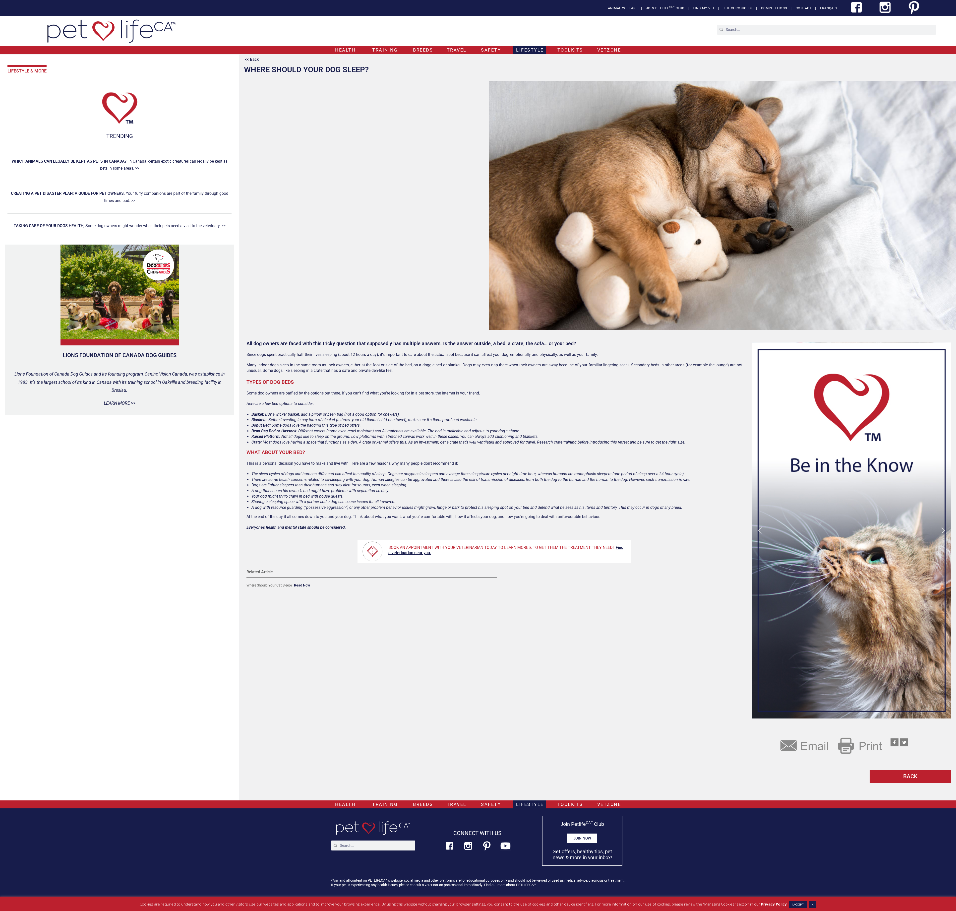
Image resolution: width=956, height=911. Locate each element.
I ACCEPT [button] (798, 904)
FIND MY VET (704, 8)
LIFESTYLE (530, 50)
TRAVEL (457, 50)
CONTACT (804, 8)
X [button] (812, 904)
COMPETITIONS (774, 8)
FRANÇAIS (828, 8)
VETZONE (609, 50)
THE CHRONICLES (738, 8)
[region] (851, 530)
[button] (851, 530)
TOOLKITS (570, 50)
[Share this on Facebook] (894, 742)
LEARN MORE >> (119, 403)
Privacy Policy (774, 904)
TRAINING (385, 50)
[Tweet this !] (904, 742)
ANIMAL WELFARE (623, 8)
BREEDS (423, 50)
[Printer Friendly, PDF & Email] (831, 745)
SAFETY (491, 50)
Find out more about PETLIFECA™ (510, 885)
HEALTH (345, 50)
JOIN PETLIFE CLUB (665, 8)
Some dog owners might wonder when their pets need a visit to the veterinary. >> (120, 225)
